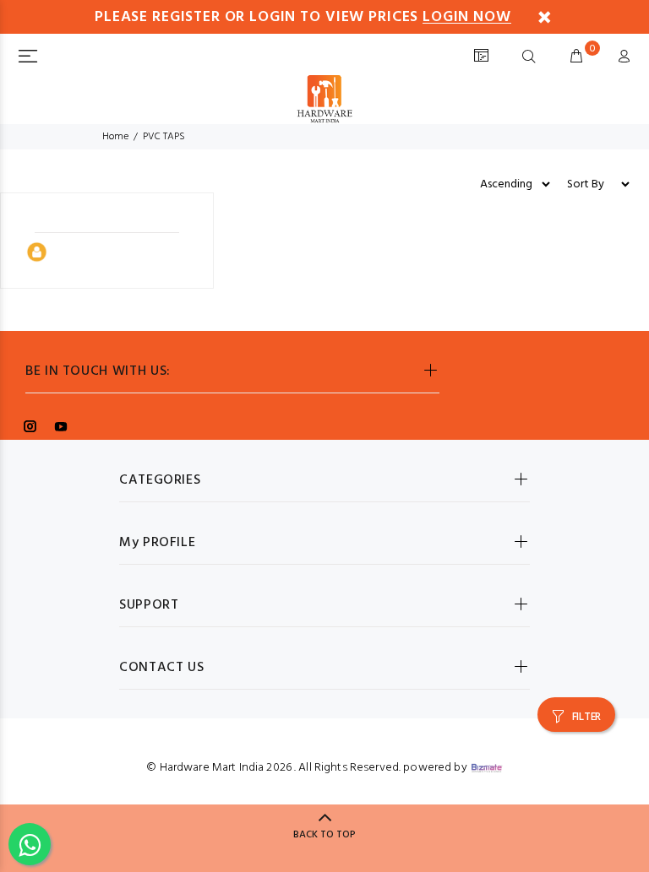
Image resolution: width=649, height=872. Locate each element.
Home (115, 136)
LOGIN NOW (466, 17)
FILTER (586, 717)
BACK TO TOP (324, 834)
